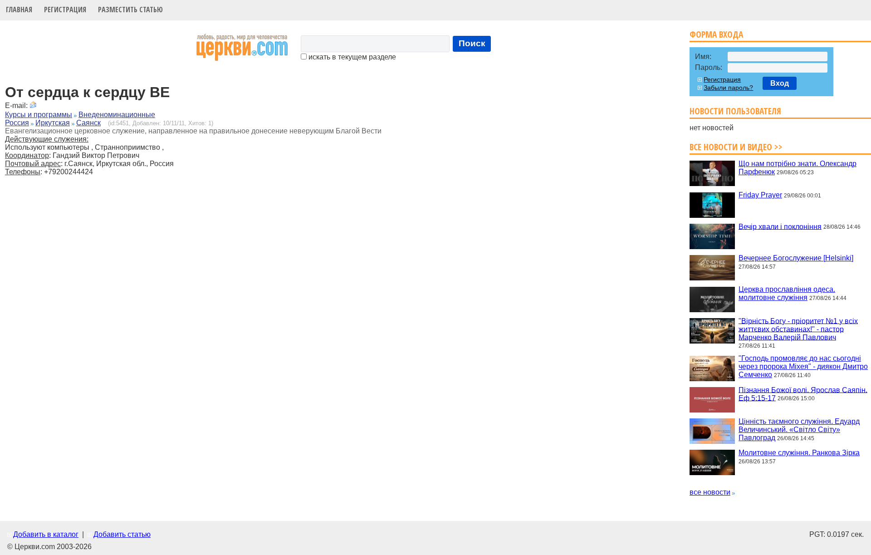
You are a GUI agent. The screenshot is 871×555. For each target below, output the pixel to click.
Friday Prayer (760, 195)
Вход (779, 83)
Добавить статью (122, 534)
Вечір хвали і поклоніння (780, 226)
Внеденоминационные (116, 114)
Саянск (88, 123)
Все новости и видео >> (736, 147)
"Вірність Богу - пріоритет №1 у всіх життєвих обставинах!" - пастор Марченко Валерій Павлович (798, 329)
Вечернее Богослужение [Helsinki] (796, 258)
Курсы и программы (38, 114)
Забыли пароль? (728, 87)
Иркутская (52, 123)
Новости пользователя (735, 111)
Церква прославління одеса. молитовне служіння (787, 293)
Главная (19, 10)
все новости (710, 492)
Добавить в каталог (45, 534)
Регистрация (65, 10)
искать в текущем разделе (351, 57)
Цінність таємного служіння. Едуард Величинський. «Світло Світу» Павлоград (799, 429)
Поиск (472, 43)
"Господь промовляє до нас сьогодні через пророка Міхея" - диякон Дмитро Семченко (803, 366)
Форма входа (716, 34)
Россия (17, 123)
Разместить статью (130, 10)
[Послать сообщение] (33, 105)
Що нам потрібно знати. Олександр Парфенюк (797, 168)
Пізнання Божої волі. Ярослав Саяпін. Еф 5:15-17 (803, 394)
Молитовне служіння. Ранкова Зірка (799, 453)
